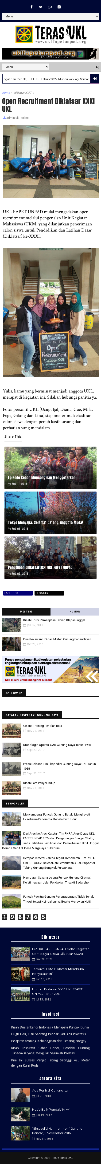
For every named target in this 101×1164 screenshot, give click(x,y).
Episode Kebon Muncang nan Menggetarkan (41, 477)
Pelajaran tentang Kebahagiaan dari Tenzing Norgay (48, 1041)
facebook (11, 593)
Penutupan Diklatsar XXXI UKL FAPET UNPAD (40, 567)
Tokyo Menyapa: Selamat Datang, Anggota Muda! (45, 522)
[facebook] (31, 7)
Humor (75, 611)
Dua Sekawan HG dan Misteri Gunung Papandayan (57, 639)
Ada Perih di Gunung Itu (50, 1090)
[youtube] (68, 4)
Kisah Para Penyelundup (39, 783)
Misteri (26, 611)
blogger (42, 593)
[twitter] (40, 7)
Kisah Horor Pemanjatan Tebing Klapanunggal (54, 620)
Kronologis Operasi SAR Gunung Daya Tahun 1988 (57, 745)
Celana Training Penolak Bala (42, 726)
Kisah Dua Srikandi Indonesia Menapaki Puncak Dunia (50, 1027)
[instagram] (58, 7)
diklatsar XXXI (22, 92)
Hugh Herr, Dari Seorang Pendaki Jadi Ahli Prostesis (48, 1034)
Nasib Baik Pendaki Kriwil (51, 1109)
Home (6, 92)
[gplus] (49, 7)
